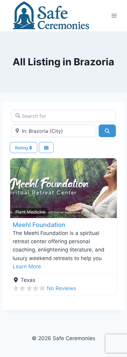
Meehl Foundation (39, 224)
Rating (22, 147)
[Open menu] (114, 15)
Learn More (27, 266)
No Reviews (61, 288)
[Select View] (46, 147)
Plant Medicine (30, 211)
